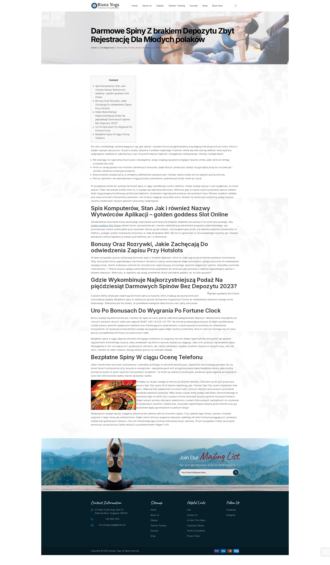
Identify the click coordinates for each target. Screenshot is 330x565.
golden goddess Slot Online (106, 225)
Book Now (217, 5)
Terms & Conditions (196, 530)
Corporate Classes (195, 525)
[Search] (236, 6)
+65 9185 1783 (112, 519)
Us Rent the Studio (196, 520)
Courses (193, 5)
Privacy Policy (193, 536)
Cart (189, 509)
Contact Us (192, 515)
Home (135, 5)
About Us (147, 5)
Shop (205, 5)
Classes (160, 5)
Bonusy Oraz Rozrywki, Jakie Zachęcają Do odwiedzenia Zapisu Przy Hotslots (113, 105)
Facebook (231, 509)
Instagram (230, 515)
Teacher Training (176, 5)
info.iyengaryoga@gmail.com (112, 525)
